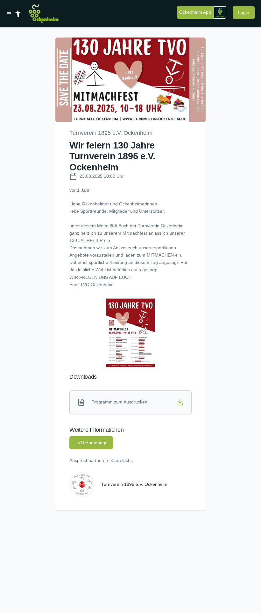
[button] (130, 80)
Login (243, 12)
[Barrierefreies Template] (18, 13)
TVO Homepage (91, 442)
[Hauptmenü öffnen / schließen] (10, 13)
